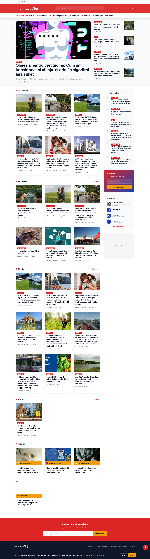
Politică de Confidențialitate (119, 546)
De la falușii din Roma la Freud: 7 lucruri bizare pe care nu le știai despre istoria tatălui (121, 161)
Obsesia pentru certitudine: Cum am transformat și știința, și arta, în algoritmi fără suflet (52, 69)
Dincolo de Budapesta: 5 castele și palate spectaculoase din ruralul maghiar (107, 27)
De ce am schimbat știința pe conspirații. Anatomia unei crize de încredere (106, 41)
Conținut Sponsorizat (59, 15)
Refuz (123, 555)
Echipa (98, 546)
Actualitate (43, 15)
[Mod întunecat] (132, 8)
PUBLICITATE (119, 245)
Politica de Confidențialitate (94, 555)
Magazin (18, 61)
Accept (132, 555)
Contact (110, 15)
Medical (87, 15)
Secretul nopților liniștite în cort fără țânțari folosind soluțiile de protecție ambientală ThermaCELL (107, 73)
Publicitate (105, 546)
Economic (75, 15)
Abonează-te (119, 187)
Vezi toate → (96, 181)
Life (96, 37)
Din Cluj (31, 15)
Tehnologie (99, 15)
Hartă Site (133, 546)
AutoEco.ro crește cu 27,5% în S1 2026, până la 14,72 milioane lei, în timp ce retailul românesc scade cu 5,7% (107, 57)
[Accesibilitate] (145, 547)
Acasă (21, 15)
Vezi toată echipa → (119, 227)
